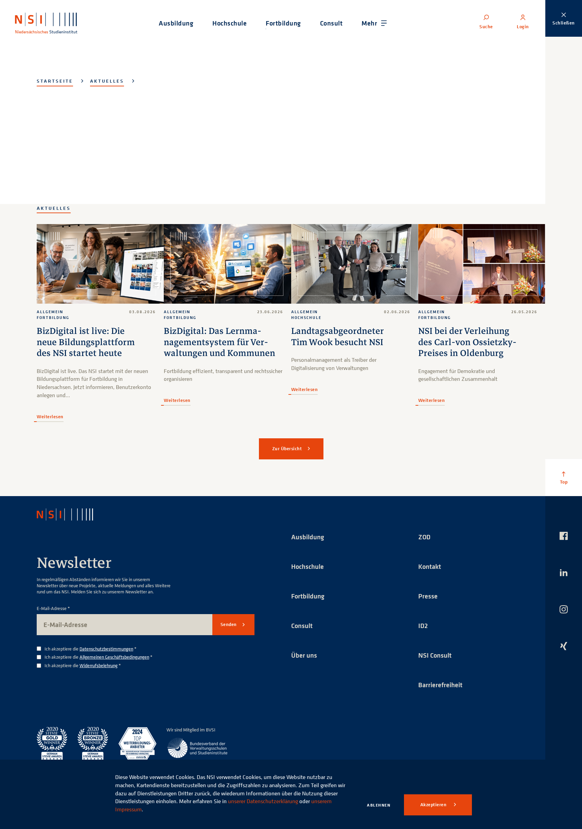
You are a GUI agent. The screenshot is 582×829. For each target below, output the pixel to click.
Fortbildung (307, 595)
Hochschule (307, 566)
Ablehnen (378, 805)
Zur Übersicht (287, 448)
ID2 (423, 625)
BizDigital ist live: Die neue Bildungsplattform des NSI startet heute (86, 342)
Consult (302, 625)
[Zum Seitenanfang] (563, 477)
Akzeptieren (434, 804)
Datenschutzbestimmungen (106, 648)
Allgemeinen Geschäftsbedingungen (114, 657)
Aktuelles (107, 81)
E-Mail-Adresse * (53, 608)
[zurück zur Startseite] (71, 514)
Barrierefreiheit (440, 684)
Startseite (55, 81)
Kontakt (429, 566)
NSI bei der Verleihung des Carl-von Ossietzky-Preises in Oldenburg (467, 342)
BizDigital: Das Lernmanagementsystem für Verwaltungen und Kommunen (219, 342)
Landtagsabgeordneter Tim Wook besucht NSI (337, 336)
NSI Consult (435, 655)
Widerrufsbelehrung (99, 665)
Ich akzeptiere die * (91, 649)
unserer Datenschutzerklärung (263, 801)
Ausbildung (307, 536)
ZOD (424, 536)
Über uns (304, 655)
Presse (428, 595)
